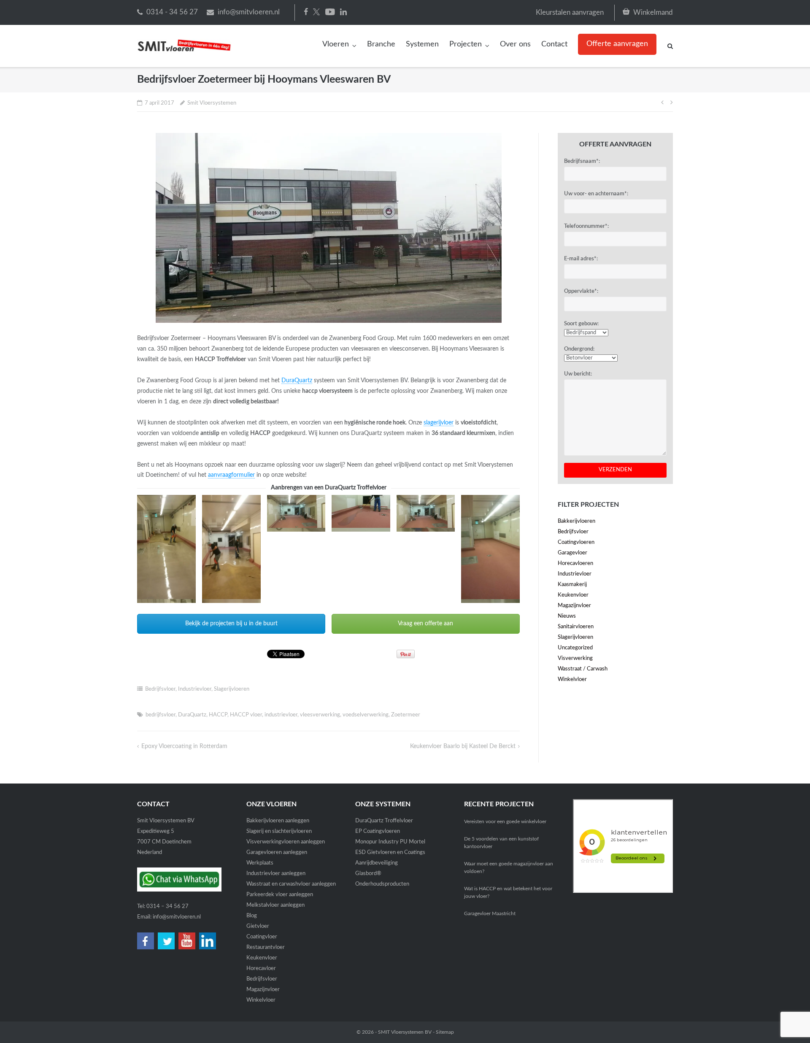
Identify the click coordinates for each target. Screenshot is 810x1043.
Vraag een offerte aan (425, 624)
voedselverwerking (366, 715)
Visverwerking (575, 658)
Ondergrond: (579, 349)
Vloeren (335, 44)
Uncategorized (575, 648)
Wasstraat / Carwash (583, 669)
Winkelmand (653, 12)
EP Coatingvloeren (377, 831)
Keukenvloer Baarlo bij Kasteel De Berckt (463, 746)
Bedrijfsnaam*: (582, 161)
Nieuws (567, 616)
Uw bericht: (578, 374)
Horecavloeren (575, 563)
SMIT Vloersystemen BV (405, 1032)
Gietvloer (257, 926)
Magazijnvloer (574, 605)
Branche (381, 44)
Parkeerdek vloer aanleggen (279, 894)
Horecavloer (261, 968)
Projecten (465, 44)
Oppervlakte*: (581, 291)
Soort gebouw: (581, 324)
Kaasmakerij (572, 584)
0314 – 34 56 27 (167, 906)
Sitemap (445, 1032)
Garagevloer (572, 553)
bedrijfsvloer (161, 715)
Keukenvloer (573, 595)
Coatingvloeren (576, 542)
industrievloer (281, 715)
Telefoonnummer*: (586, 226)
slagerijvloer (439, 423)
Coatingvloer (261, 937)
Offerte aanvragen (617, 44)
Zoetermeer (405, 715)
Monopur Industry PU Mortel (390, 842)
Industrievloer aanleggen (275, 873)
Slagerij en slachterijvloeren (279, 831)
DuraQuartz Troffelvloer (384, 821)
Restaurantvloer (265, 947)
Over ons (515, 44)
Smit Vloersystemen (211, 103)
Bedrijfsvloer (160, 689)
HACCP (218, 715)
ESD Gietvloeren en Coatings (390, 852)
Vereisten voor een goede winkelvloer (505, 821)
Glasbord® (368, 873)
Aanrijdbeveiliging (376, 863)
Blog (251, 916)
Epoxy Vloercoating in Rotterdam (184, 746)
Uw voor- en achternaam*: (596, 194)
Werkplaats (259, 863)
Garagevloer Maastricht (490, 913)
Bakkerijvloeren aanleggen (277, 821)
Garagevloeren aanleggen (276, 852)
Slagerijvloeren (231, 689)
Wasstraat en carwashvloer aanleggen (291, 884)
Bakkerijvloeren (576, 521)
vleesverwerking (320, 715)
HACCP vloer (246, 715)
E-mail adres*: (581, 259)
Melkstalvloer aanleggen (275, 905)
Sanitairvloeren (576, 627)
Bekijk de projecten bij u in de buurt (231, 624)
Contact (554, 44)
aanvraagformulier (231, 475)
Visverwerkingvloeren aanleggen (285, 842)
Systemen (422, 44)
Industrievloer (194, 689)
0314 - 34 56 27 (172, 12)
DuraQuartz (296, 381)
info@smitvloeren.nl (249, 12)
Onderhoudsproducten (382, 884)
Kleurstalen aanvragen (570, 12)
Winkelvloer (572, 679)
